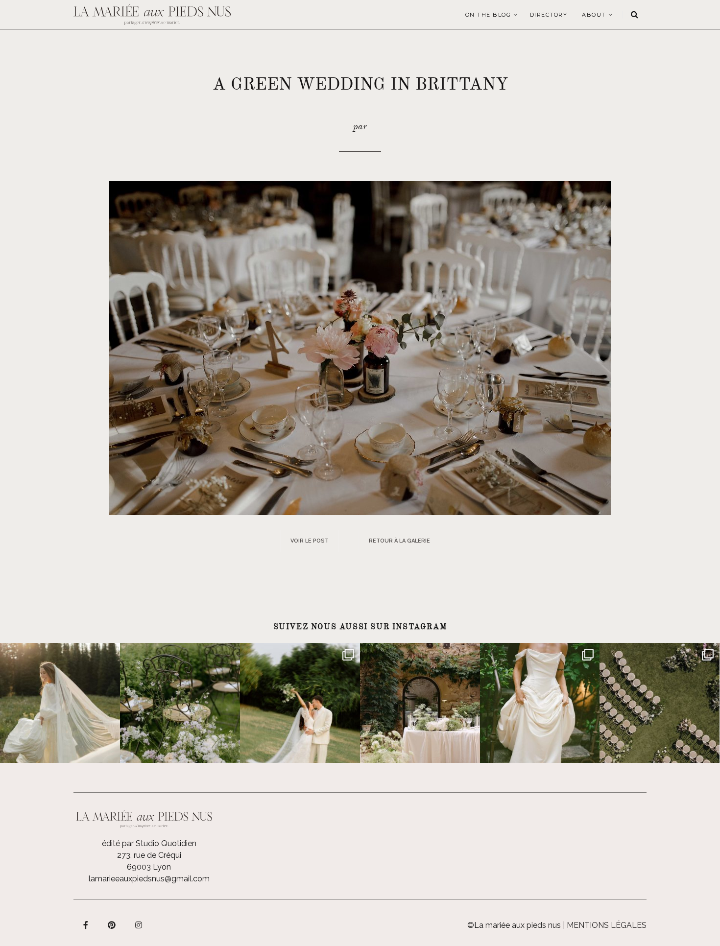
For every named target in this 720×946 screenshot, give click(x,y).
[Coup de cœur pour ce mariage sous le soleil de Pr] (540, 703)
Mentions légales (607, 925)
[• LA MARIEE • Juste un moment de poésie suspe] (60, 703)
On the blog (488, 14)
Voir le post (309, 541)
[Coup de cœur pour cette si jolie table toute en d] (420, 703)
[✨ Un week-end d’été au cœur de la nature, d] (300, 703)
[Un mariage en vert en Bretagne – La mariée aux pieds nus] (360, 347)
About (594, 14)
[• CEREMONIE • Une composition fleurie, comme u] (180, 703)
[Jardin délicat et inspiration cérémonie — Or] (660, 703)
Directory (549, 14)
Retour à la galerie (399, 541)
